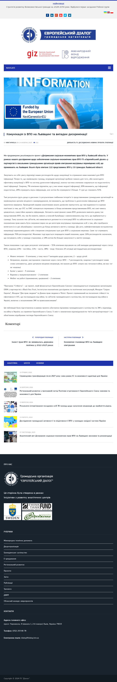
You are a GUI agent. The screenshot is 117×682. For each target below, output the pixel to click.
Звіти (6, 577)
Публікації (109, 143)
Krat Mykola (11, 143)
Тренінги (7, 589)
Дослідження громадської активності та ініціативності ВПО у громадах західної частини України (63, 421)
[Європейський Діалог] (58, 34)
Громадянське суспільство (15, 552)
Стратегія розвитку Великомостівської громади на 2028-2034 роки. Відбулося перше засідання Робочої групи (57, 7)
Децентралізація (11, 546)
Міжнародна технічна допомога (18, 540)
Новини (93, 143)
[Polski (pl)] (111, 12)
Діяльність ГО (72, 143)
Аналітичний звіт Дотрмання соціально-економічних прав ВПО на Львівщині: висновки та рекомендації (66, 436)
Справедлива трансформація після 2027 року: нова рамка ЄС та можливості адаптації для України (63, 376)
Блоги (27, 363)
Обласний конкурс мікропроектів (18, 601)
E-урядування (10, 559)
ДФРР (6, 595)
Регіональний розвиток (14, 564)
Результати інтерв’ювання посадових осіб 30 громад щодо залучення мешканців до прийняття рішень (65, 406)
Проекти (101, 143)
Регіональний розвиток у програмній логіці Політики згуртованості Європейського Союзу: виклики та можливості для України (65, 392)
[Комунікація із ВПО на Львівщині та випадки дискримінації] (58, 104)
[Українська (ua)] (105, 12)
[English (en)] (108, 12)
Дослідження (84, 143)
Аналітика (12, 363)
